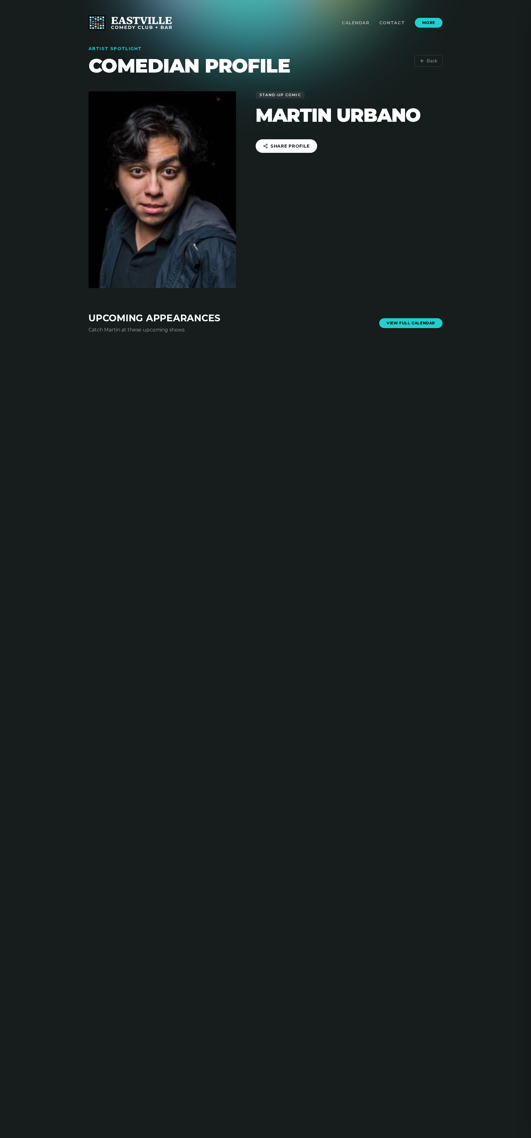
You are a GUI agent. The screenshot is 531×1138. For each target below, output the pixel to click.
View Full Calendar (411, 323)
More (428, 22)
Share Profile (290, 146)
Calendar (355, 23)
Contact (392, 23)
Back (432, 61)
